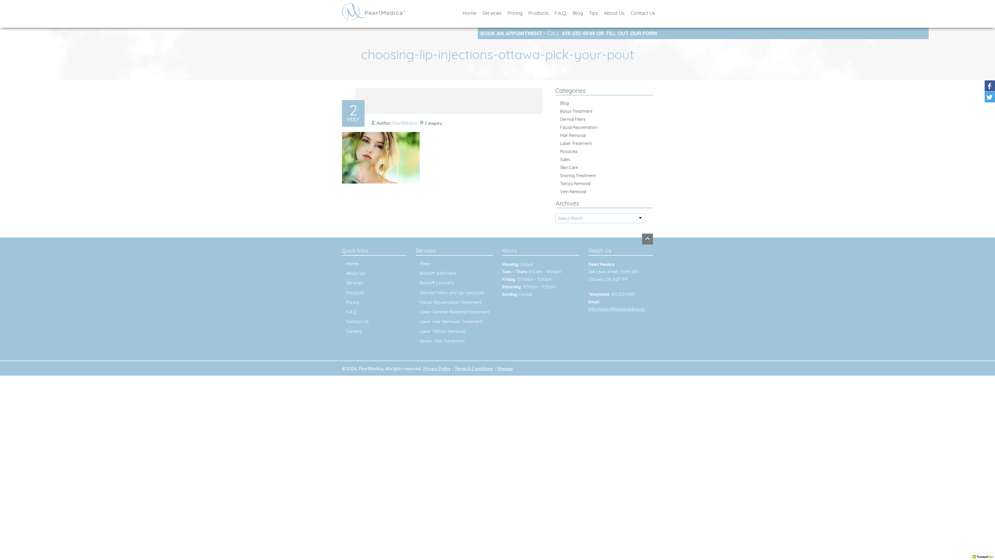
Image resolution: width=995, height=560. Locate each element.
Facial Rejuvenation (579, 127)
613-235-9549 (578, 33)
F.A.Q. (561, 13)
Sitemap (505, 368)
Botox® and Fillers (438, 273)
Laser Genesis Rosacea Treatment (454, 311)
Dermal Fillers (573, 119)
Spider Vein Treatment (442, 341)
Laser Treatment (576, 143)
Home (470, 13)
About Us (614, 13)
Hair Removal (573, 135)
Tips (593, 13)
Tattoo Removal (575, 183)
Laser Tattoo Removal (442, 331)
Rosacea (568, 151)
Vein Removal (573, 191)
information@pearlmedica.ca (616, 309)
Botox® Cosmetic (437, 282)
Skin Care (569, 167)
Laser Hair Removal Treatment (451, 321)
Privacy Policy (437, 368)
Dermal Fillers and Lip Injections (452, 292)
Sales (565, 159)
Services (491, 13)
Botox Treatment (576, 111)
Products (538, 13)
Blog (578, 13)
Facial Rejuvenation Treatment (451, 302)
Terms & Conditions (473, 368)
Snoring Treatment (578, 175)
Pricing (514, 13)
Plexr (425, 263)
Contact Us (643, 13)
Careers (354, 331)
